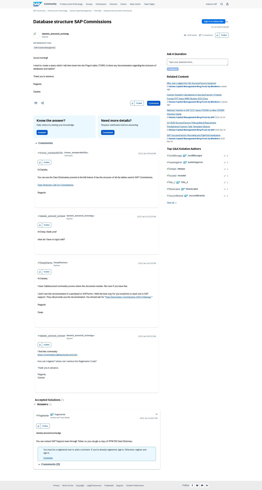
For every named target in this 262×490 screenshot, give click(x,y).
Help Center (135, 4)
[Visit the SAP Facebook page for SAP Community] (192, 485)
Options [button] (227, 22)
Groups (89, 4)
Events (124, 4)
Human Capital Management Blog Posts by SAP (192, 117)
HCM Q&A (97, 11)
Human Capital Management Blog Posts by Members (194, 86)
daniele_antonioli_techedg (55, 34)
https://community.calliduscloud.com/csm (57, 355)
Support (119, 485)
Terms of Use (67, 485)
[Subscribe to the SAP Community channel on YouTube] (202, 485)
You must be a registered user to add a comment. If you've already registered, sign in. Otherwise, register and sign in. (94, 451)
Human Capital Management (80, 11)
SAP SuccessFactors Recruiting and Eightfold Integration (193, 135)
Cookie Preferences (135, 485)
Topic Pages (149, 4)
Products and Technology (71, 4)
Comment (154, 103)
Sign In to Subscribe (213, 21)
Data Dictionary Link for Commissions (55, 185)
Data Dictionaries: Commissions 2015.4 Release (128, 297)
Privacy (56, 485)
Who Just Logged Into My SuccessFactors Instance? (191, 83)
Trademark (109, 485)
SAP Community (39, 11)
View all (170, 203)
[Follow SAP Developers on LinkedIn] (207, 485)
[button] (217, 35)
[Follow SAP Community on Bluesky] (197, 485)
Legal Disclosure (94, 485)
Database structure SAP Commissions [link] (118, 11)
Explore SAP (211, 4)
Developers (101, 4)
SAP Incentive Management (44, 48)
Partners (113, 4)
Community (50, 4)
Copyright (80, 485)
